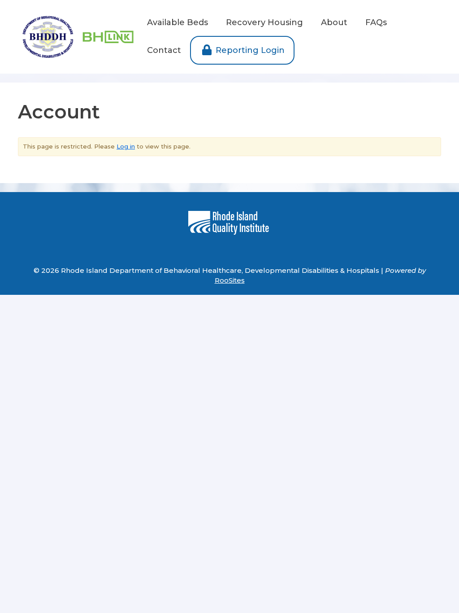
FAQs (376, 22)
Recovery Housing (264, 22)
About (334, 22)
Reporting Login (249, 50)
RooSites (230, 280)
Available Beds (177, 22)
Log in (126, 146)
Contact (164, 50)
